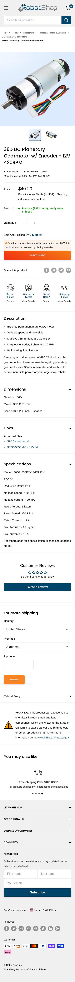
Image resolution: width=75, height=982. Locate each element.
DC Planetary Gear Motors (14, 37)
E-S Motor (11, 171)
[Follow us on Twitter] (14, 928)
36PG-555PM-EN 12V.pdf (22, 447)
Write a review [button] (38, 587)
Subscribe (37, 892)
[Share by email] (68, 270)
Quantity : (10, 222)
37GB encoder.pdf (18, 441)
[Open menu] (6, 8)
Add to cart (37, 255)
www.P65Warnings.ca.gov (53, 737)
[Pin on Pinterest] (54, 270)
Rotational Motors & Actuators (52, 33)
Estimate (14, 679)
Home (5, 33)
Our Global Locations (15, 910)
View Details (28, 301)
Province (9, 638)
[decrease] (22, 223)
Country (9, 620)
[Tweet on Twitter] (61, 270)
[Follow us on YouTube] (35, 928)
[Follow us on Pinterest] (28, 928)
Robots (15, 33)
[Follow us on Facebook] (6, 928)
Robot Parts (28, 33)
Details (10, 301)
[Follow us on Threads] (57, 928)
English (48, 910)
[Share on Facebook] (46, 270)
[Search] (66, 20)
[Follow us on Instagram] (21, 928)
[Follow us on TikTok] (43, 928)
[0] (68, 8)
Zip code (9, 656)
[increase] (46, 223)
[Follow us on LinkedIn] (50, 928)
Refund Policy (12, 696)
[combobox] (33, 20)
